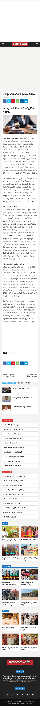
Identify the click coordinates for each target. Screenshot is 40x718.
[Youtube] (33, 694)
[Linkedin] (22, 101)
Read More (26, 682)
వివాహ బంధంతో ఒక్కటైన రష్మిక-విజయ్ (29, 648)
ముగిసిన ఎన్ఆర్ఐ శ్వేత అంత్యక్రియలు (13, 438)
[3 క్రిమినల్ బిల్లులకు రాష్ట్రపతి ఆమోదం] (6, 408)
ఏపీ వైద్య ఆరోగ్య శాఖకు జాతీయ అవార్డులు (30, 375)
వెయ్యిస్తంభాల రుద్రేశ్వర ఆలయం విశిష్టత (29, 603)
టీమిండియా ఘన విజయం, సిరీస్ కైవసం (12, 512)
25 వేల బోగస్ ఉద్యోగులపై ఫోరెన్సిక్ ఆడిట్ (14, 456)
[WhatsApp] (17, 101)
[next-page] (6, 415)
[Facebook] (5, 101)
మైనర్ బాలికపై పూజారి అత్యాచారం (12, 424)
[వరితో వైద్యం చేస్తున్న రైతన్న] (10, 532)
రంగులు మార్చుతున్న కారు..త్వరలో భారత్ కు (9, 375)
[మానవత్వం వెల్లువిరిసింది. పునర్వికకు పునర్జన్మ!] (29, 574)
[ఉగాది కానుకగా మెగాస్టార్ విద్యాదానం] (10, 619)
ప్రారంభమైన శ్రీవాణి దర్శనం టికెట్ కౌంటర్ (13, 494)
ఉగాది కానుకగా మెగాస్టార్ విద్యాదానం (13, 433)
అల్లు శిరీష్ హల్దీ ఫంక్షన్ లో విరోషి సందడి (10, 648)
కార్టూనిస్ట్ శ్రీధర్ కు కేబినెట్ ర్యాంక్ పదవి (22, 397)
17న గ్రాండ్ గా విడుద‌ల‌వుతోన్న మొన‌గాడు (13, 480)
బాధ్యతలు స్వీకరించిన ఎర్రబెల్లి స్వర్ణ (12, 443)
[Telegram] (26, 101)
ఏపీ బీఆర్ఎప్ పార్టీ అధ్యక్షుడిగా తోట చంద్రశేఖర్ (14, 507)
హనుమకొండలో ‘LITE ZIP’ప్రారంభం (13, 429)
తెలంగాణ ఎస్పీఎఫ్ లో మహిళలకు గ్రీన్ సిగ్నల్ (13, 489)
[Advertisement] (20, 21)
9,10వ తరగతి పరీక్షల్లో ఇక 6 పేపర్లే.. (12, 503)
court (20, 352)
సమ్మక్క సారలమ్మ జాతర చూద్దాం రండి (10, 558)
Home (3, 90)
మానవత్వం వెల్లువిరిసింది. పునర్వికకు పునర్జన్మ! (27, 583)
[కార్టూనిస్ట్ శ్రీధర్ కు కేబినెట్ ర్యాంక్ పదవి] (6, 399)
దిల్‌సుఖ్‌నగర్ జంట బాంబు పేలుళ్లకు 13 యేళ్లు (8, 603)
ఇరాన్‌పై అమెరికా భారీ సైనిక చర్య (12, 461)
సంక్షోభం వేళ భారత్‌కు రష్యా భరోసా (12, 465)
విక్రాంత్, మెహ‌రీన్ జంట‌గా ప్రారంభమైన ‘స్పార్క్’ (14, 476)
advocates (11, 352)
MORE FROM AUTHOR (23, 383)
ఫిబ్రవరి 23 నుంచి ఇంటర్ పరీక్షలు (21, 388)
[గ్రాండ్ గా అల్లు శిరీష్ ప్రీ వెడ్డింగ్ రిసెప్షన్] (29, 619)
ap (16, 352)
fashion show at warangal (29, 539)
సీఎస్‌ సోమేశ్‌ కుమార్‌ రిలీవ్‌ (9, 517)
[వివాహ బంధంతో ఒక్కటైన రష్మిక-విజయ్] (29, 639)
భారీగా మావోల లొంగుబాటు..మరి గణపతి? (14, 447)
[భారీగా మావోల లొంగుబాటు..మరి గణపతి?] (10, 574)
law (25, 352)
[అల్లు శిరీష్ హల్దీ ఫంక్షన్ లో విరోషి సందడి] (10, 639)
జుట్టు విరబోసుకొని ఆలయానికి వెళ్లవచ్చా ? (13, 485)
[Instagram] (12, 694)
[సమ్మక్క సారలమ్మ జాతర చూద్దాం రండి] (10, 550)
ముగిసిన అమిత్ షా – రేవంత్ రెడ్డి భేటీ (13, 452)
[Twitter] (9, 101)
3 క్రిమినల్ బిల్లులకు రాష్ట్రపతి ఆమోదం (22, 406)
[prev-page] (3, 415)
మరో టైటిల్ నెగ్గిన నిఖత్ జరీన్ (10, 498)
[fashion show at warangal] (29, 532)
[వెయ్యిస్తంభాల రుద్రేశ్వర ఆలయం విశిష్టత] (29, 595)
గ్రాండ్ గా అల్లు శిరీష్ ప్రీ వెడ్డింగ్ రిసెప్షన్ (28, 628)
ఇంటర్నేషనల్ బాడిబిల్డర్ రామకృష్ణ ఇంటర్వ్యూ (29, 558)
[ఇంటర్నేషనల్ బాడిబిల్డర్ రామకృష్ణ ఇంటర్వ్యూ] (29, 550)
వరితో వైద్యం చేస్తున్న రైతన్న (9, 539)
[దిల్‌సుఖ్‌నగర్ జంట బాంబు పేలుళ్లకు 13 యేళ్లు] (10, 595)
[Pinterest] (13, 101)
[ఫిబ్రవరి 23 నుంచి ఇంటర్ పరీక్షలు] (6, 390)
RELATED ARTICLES (9, 383)
